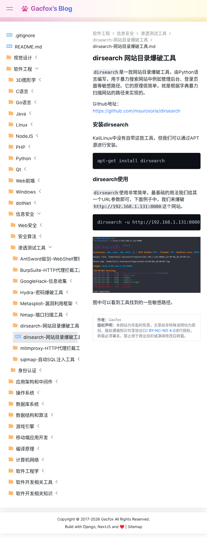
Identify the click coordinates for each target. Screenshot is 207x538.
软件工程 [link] (101, 33)
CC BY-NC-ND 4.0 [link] (159, 330)
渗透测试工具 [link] (154, 33)
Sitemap (135, 526)
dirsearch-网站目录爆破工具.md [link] (124, 46)
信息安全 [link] (125, 33)
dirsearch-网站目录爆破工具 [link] (120, 40)
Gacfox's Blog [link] (50, 8)
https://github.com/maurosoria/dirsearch (136, 111)
